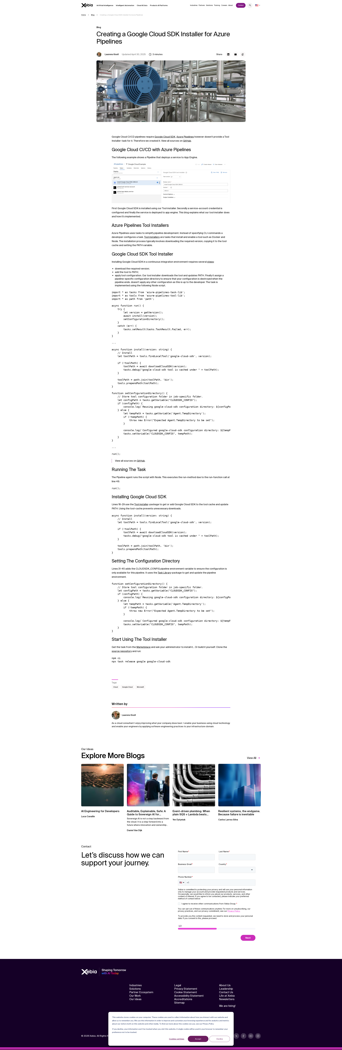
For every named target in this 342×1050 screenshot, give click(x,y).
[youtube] (251, 1036)
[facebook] (243, 1036)
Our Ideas (135, 999)
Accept (198, 1039)
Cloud (115, 687)
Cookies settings (176, 1039)
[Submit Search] (250, 6)
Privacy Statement (185, 988)
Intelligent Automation (125, 5)
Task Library (164, 572)
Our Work (135, 995)
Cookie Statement (185, 992)
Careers (224, 5)
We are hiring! (227, 1006)
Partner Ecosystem (141, 992)
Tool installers (152, 237)
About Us (225, 985)
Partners (202, 5)
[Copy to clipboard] (243, 54)
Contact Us (226, 992)
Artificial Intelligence (105, 5)
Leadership (226, 988)
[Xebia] (87, 5)
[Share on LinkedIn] (228, 54)
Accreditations (183, 999)
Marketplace (143, 647)
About (230, 5)
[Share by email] (235, 54)
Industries (193, 5)
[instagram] (258, 1036)
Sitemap (179, 1002)
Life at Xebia (227, 995)
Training (217, 5)
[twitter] (236, 1036)
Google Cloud (127, 687)
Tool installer (141, 504)
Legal (177, 985)
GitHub (187, 140)
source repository (122, 651)
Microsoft (140, 687)
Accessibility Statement (189, 995)
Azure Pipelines (185, 136)
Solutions (209, 5)
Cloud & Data (142, 5)
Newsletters (226, 999)
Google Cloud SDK (164, 136)
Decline (220, 1039)
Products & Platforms (159, 5)
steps (210, 261)
